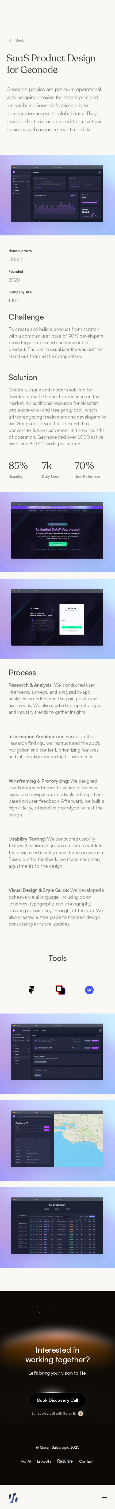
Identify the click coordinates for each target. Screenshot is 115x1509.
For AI (26, 1461)
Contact (86, 1461)
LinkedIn (44, 1461)
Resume (65, 1461)
